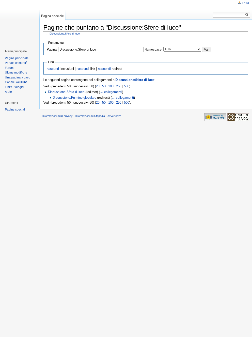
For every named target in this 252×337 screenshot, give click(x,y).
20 (97, 86)
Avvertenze (114, 115)
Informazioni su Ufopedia (90, 115)
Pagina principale (17, 58)
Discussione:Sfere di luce (64, 33)
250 (118, 86)
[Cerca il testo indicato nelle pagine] (247, 15)
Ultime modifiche (16, 72)
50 (104, 86)
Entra (245, 3)
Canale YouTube (16, 82)
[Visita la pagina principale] (19, 22)
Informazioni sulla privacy (57, 115)
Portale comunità (16, 63)
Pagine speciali (15, 109)
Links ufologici (14, 87)
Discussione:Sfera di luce (66, 92)
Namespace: (153, 49)
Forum (9, 68)
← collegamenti (111, 92)
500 (126, 86)
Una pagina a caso (17, 77)
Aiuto (8, 92)
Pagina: (52, 49)
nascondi (53, 69)
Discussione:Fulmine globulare (74, 97)
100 (110, 86)
